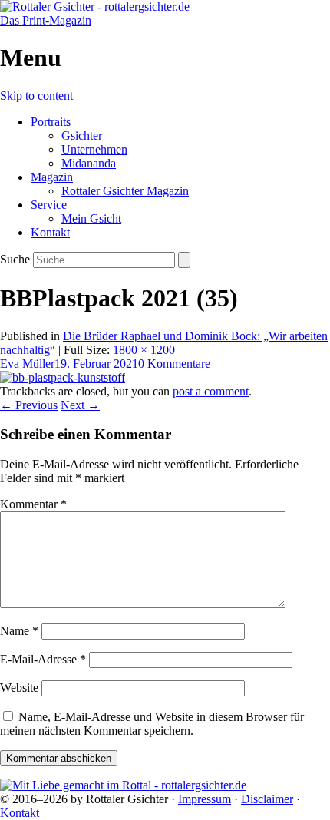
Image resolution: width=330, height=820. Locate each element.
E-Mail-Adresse (43, 659)
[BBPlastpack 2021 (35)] (62, 377)
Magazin (52, 177)
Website (19, 687)
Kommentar (33, 504)
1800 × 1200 (144, 349)
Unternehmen (94, 149)
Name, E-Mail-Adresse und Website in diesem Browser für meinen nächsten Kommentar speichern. (152, 723)
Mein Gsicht (91, 218)
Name (19, 630)
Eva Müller (27, 363)
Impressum (204, 798)
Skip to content (36, 95)
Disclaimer (267, 798)
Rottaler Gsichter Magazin (125, 190)
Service (49, 204)
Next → (80, 405)
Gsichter (81, 135)
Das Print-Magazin (45, 20)
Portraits (51, 121)
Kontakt (50, 232)
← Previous (29, 405)
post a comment (211, 391)
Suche (15, 259)
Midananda (88, 163)
